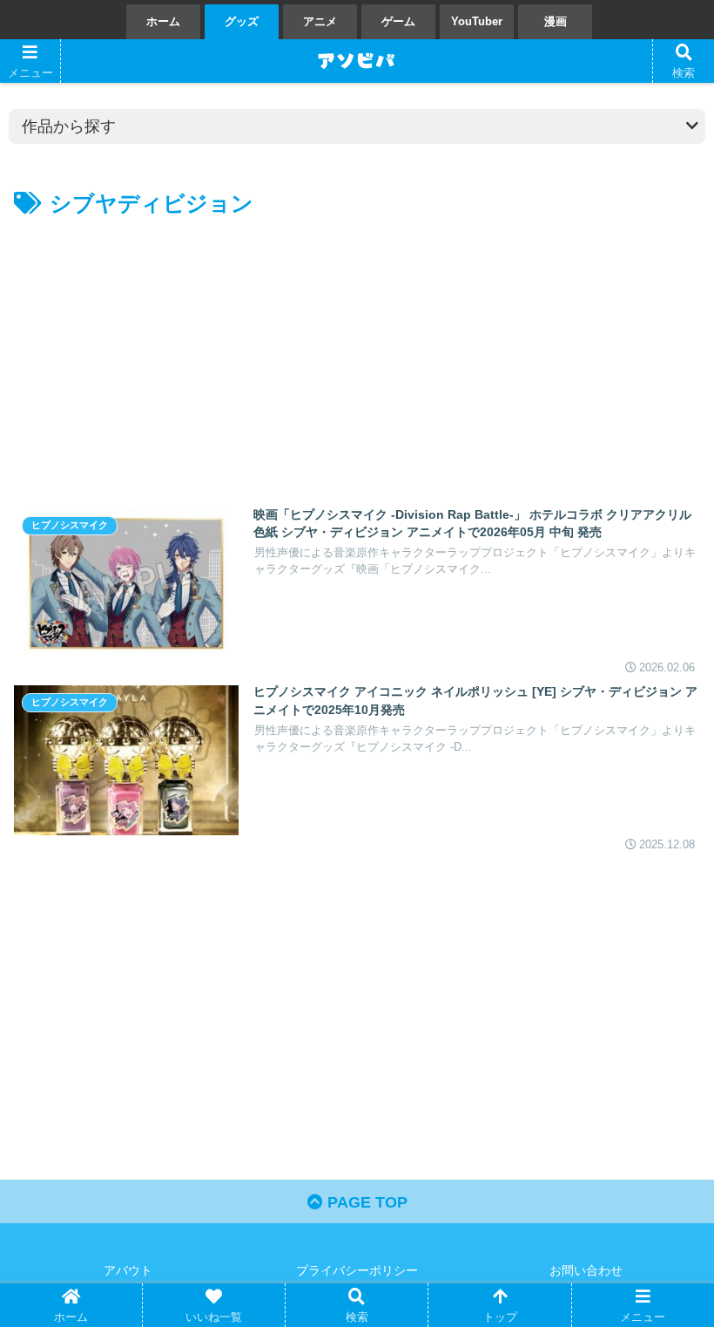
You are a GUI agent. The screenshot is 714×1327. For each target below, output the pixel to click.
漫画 (555, 21)
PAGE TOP (365, 1202)
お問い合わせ (586, 1270)
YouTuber (476, 21)
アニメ (320, 21)
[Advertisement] (185, 354)
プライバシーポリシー (357, 1270)
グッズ (242, 21)
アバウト (128, 1270)
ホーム (163, 21)
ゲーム (398, 21)
